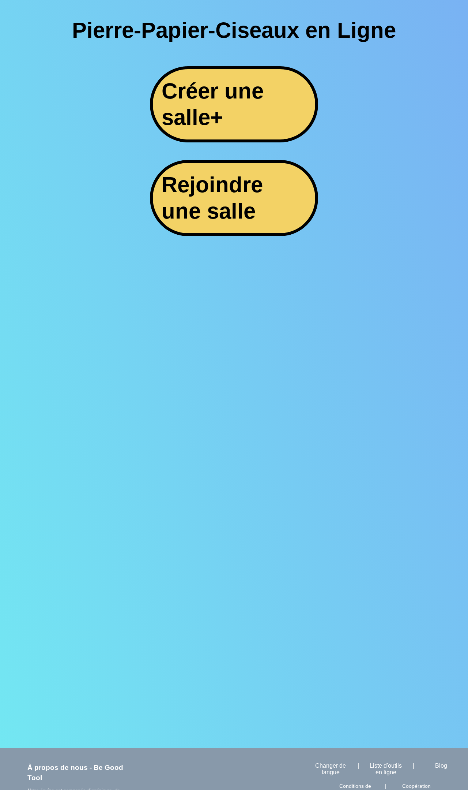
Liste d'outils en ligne (386, 769)
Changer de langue (330, 769)
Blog (441, 766)
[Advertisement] (234, 720)
